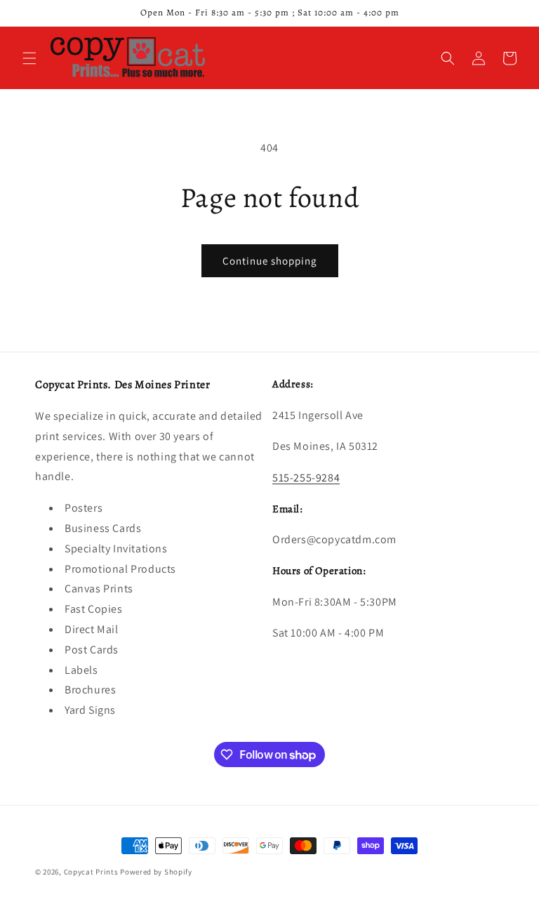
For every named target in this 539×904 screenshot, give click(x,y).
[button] (29, 58)
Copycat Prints (91, 872)
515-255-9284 (306, 477)
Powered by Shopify (156, 872)
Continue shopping (269, 260)
